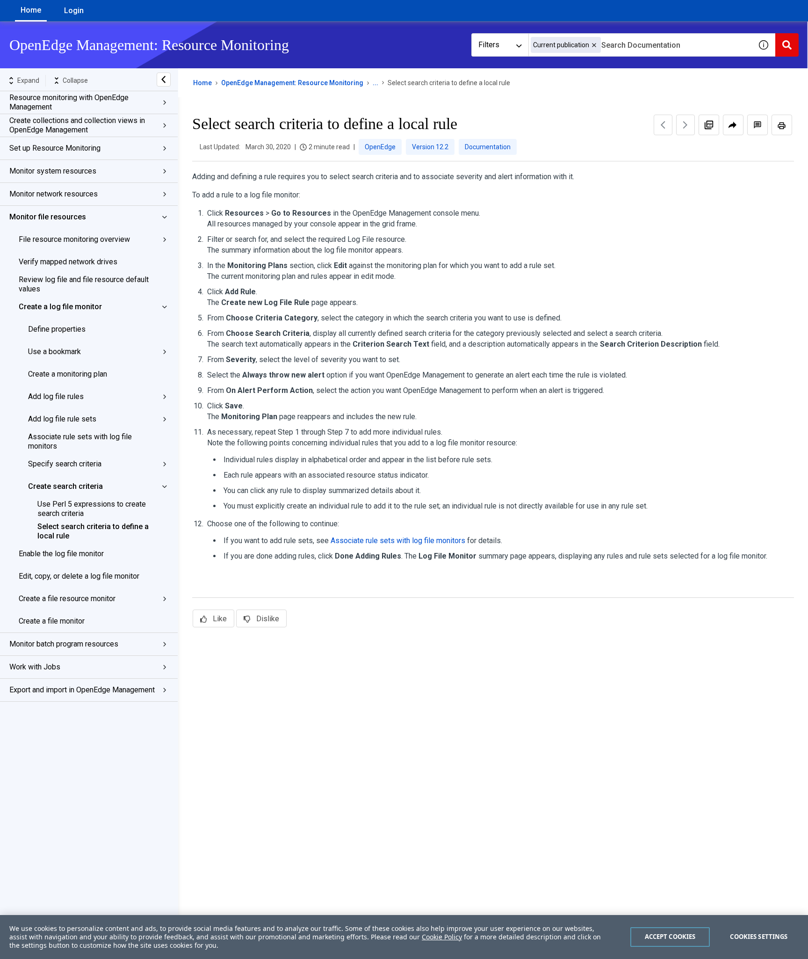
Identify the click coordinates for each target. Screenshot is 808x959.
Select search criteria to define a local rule (93, 531)
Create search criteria (65, 486)
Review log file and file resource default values (84, 284)
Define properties (57, 329)
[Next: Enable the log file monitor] (685, 125)
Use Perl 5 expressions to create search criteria (91, 509)
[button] (594, 45)
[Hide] (164, 80)
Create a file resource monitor (67, 598)
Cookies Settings (758, 936)
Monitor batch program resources (63, 643)
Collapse (75, 80)
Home (31, 10)
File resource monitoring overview (74, 239)
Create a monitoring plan (67, 374)
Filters (488, 44)
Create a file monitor (52, 621)
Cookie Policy (442, 936)
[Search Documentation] (787, 45)
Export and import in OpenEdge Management (82, 689)
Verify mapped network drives (68, 261)
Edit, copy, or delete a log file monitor (79, 576)
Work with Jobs (34, 666)
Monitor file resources (47, 216)
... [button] (375, 83)
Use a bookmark (54, 351)
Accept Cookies (670, 936)
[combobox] (640, 45)
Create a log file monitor (60, 306)
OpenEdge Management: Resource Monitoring (292, 83)
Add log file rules (56, 396)
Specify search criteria (64, 463)
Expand (28, 80)
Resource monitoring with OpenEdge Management (69, 102)
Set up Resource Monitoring (55, 148)
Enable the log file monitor (61, 553)
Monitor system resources (52, 171)
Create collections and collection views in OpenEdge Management (77, 125)
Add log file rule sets (62, 418)
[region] (404, 937)
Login (74, 10)
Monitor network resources (53, 193)
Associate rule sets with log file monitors (80, 441)
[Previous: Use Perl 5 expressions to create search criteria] (663, 125)
